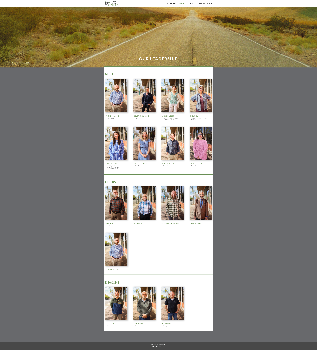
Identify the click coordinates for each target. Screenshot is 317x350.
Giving (210, 3)
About (181, 3)
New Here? (171, 3)
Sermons (201, 3)
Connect (191, 3)
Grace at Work (160, 346)
